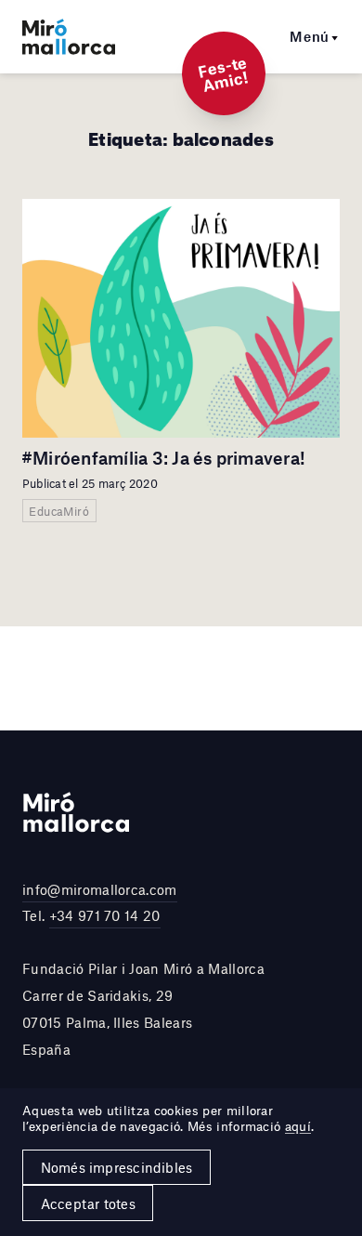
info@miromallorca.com (99, 889)
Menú (310, 36)
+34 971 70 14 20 (105, 915)
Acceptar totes (88, 1203)
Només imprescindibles (117, 1167)
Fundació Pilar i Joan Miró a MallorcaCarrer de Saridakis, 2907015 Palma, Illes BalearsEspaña (143, 1008)
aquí (298, 1126)
